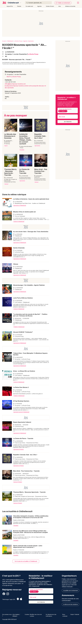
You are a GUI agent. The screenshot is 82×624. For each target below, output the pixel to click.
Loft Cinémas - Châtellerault (22, 302)
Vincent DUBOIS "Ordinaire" (23, 332)
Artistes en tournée (70, 6)
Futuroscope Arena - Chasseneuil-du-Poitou (26, 442)
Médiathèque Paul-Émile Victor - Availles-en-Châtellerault (30, 203)
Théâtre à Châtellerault (19, 327)
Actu (59, 6)
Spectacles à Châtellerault (20, 205)
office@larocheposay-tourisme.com (15, 84)
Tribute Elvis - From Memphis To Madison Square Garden (30, 353)
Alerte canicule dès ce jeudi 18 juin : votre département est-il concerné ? (27, 546)
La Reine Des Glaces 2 (21, 387)
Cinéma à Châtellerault (19, 221)
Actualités (16, 525)
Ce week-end (29, 6)
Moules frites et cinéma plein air (24, 211)
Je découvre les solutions (70, 604)
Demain (19, 6)
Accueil (4, 41)
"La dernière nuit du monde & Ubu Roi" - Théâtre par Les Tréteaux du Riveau (30, 314)
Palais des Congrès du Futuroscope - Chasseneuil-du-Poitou (31, 496)
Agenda (39, 6)
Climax (15, 264)
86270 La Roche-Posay (14, 76)
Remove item (66, 111)
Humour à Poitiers (18, 482)
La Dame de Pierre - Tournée (23, 438)
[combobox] (67, 110)
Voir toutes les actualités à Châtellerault (26, 561)
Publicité (77, 614)
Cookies (27, 614)
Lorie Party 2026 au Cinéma (23, 298)
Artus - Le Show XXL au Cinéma (24, 371)
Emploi (72, 614)
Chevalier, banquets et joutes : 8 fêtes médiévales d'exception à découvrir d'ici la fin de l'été (30, 516)
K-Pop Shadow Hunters (21, 401)
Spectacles (31, 41)
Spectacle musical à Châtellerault (21, 412)
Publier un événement (63, 3)
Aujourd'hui (10, 6)
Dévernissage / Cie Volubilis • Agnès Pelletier (29, 285)
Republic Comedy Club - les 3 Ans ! (25, 454)
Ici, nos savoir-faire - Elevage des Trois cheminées (30, 231)
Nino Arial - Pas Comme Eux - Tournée (26, 471)
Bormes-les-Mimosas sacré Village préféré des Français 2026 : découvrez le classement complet (30, 531)
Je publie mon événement (70, 590)
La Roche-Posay (18, 41)
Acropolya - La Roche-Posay (22, 359)
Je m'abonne (67, 121)
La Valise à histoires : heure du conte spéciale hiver (31, 199)
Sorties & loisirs (50, 6)
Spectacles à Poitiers (19, 449)
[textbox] (39, 591)
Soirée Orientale (19, 248)
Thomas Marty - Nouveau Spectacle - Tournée (29, 492)
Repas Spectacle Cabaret (22, 422)
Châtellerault (13, 3)
